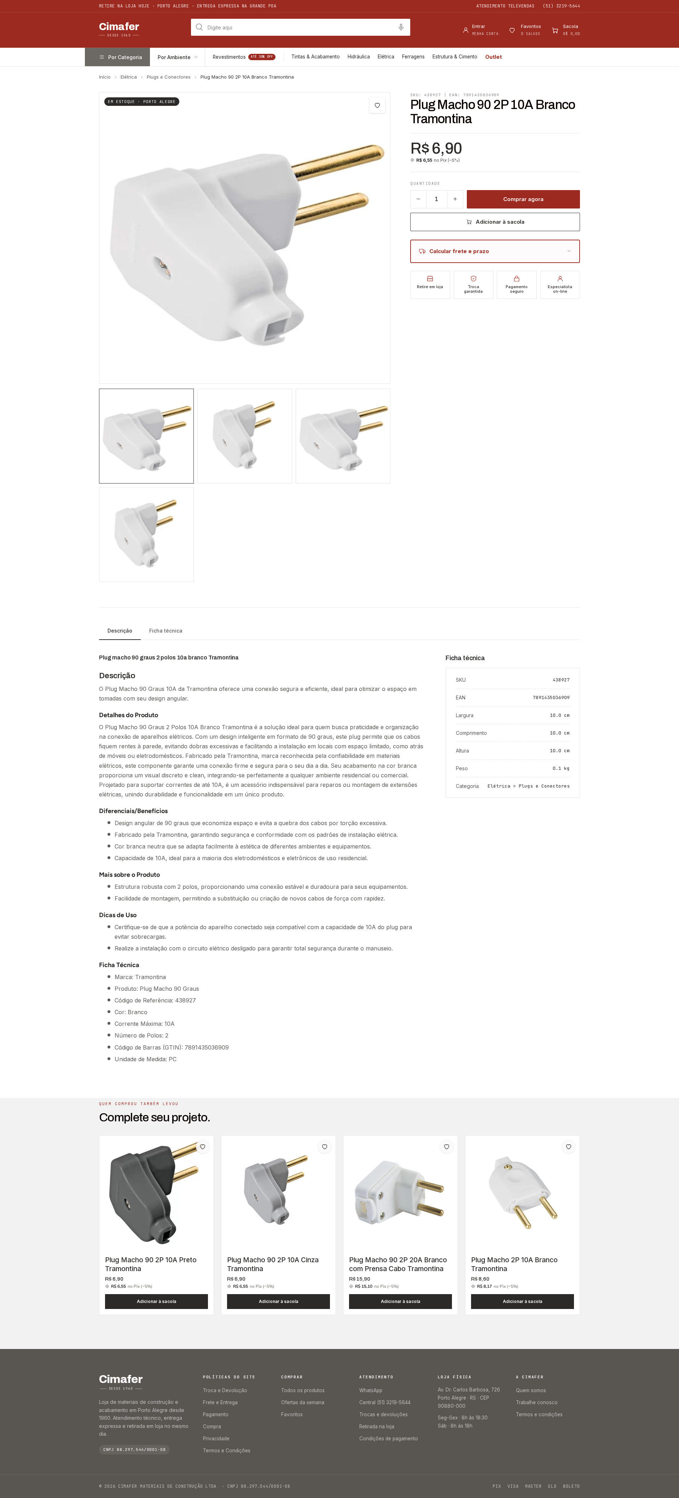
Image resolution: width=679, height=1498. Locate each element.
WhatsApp (370, 1390)
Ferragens (413, 56)
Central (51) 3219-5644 (385, 1402)
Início (105, 77)
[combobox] (300, 27)
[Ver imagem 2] (244, 436)
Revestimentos (243, 57)
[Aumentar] (455, 199)
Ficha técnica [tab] (165, 631)
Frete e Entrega (220, 1402)
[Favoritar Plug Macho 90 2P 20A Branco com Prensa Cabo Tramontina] (446, 1146)
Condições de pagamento (388, 1438)
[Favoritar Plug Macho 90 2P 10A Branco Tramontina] (377, 105)
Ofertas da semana (302, 1402)
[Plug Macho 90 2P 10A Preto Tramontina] (156, 1193)
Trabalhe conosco (537, 1402)
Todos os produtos (303, 1390)
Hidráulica (359, 56)
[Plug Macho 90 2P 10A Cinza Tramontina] (278, 1193)
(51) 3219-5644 (561, 6)
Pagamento (215, 1414)
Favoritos (292, 1414)
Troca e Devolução (225, 1390)
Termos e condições (539, 1414)
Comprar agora (523, 198)
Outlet (493, 57)
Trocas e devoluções (383, 1414)
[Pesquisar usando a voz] (401, 27)
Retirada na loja (376, 1426)
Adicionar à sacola (500, 221)
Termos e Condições (226, 1450)
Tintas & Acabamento (315, 56)
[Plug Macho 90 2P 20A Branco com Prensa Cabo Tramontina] (400, 1193)
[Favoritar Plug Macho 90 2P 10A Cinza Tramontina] (324, 1146)
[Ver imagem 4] (146, 534)
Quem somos (531, 1390)
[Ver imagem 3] (343, 436)
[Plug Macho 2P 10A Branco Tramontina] (522, 1193)
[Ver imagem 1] (146, 436)
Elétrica (386, 56)
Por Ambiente (174, 57)
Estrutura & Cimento (455, 56)
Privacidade (216, 1438)
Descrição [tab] (120, 631)
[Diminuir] (418, 199)
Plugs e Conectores (169, 77)
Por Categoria (125, 57)
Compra (212, 1426)
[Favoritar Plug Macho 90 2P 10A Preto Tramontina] (202, 1146)
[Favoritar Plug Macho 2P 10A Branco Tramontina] (568, 1146)
